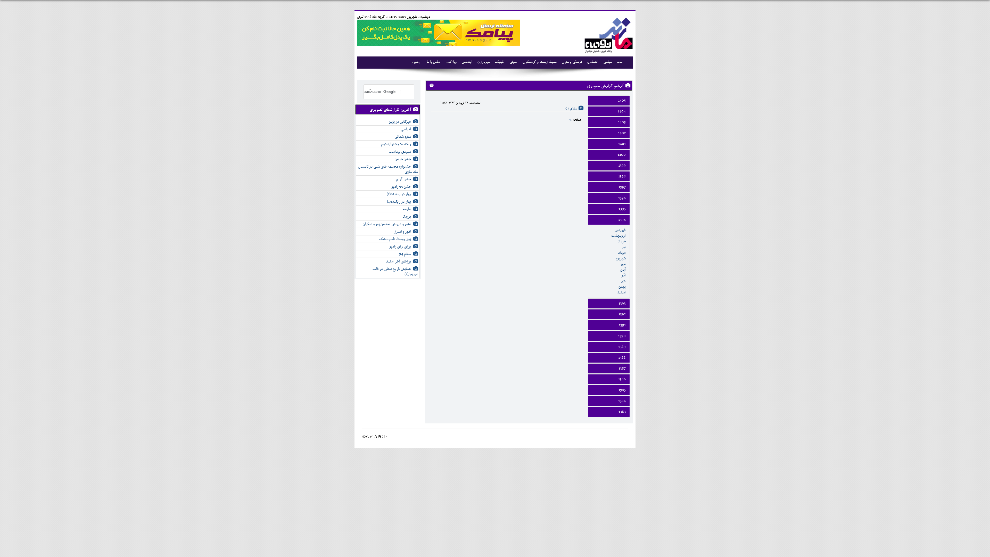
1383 (622, 411)
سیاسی (607, 62)
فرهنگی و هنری (572, 62)
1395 (622, 209)
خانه (619, 62)
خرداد (621, 241)
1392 (622, 314)
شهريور (621, 258)
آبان (623, 269)
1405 (622, 100)
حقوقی (513, 62)
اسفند (621, 292)
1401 (622, 144)
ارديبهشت (618, 235)
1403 (622, 122)
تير (624, 247)
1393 (622, 303)
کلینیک (499, 62)
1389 (622, 346)
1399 (622, 165)
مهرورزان (483, 62)
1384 (622, 401)
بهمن (622, 286)
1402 (622, 133)
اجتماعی (467, 62)
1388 (622, 357)
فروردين (620, 230)
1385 (622, 390)
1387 (622, 368)
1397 (622, 187)
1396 (622, 198)
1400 (621, 154)
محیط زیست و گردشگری (539, 62)
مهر (623, 264)
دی (623, 281)
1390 (622, 336)
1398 (622, 176)
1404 (622, 111)
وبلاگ (452, 62)
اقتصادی (592, 62)
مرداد (622, 252)
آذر (623, 275)
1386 (622, 379)
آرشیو (418, 62)
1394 (622, 219)
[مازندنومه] (607, 34)
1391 (622, 325)
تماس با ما (433, 62)
